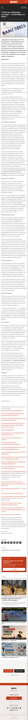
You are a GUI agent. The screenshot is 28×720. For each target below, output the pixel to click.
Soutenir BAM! (8, 670)
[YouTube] (10, 710)
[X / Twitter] (9, 708)
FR (2, 7)
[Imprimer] (20, 542)
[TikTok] (18, 708)
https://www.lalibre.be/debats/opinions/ (11, 514)
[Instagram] (12, 708)
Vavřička (3, 94)
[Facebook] (2, 542)
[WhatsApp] (11, 542)
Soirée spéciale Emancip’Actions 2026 (10, 657)
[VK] (17, 542)
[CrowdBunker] (15, 710)
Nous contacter (14, 698)
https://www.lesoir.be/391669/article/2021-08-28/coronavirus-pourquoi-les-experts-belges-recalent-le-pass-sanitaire (13, 425)
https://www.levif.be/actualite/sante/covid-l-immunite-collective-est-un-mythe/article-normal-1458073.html (13, 483)
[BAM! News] (14, 2)
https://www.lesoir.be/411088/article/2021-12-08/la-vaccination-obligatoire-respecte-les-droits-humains (13, 509)
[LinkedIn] (8, 542)
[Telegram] (14, 542)
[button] (26, 1)
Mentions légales (14, 718)
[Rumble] (13, 710)
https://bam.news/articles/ (7, 430)
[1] (7, 45)
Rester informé (19, 670)
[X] (5, 542)
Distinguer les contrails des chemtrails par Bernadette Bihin (14, 623)
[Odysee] (17, 710)
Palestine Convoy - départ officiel (9, 640)
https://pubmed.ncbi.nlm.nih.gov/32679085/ (12, 493)
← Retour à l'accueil (14, 675)
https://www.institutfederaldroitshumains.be (12, 410)
